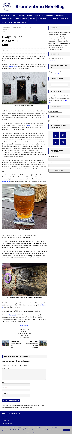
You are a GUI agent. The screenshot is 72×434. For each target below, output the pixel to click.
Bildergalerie (24, 325)
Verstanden (66, 430)
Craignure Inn (13, 66)
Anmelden (5, 418)
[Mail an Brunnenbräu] (63, 142)
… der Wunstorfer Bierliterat (22, 15)
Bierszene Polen (7, 19)
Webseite (5, 393)
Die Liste (32, 19)
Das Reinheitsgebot (21, 19)
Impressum (52, 61)
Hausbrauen (42, 19)
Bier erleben (49, 15)
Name (4, 382)
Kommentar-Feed (7, 423)
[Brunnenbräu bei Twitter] (56, 142)
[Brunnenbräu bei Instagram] (63, 135)
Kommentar (5, 368)
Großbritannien (7, 52)
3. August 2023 (8, 50)
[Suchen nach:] (59, 85)
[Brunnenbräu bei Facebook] (56, 135)
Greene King (6, 181)
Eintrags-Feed (5, 421)
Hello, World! (53, 19)
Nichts (4, 22)
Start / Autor (5, 15)
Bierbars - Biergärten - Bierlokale (31, 50)
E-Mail (4, 388)
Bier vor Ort (60, 15)
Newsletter (64, 19)
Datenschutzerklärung (55, 74)
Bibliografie (39, 15)
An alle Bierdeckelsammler (17, 22)
